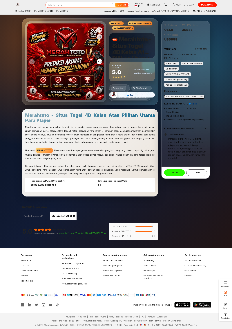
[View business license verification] (140, 325)
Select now (201, 48)
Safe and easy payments (73, 263)
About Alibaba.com (192, 260)
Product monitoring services (74, 284)
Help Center (26, 260)
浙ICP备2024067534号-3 (186, 325)
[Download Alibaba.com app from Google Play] (202, 305)
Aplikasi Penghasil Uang (140, 23)
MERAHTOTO (116, 23)
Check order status (29, 270)
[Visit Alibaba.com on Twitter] (36, 305)
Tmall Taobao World (97, 317)
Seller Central (150, 265)
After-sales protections (72, 278)
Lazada (119, 317)
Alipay (111, 317)
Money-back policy (70, 268)
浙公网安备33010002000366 (160, 325)
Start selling (149, 260)
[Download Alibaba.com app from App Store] (182, 305)
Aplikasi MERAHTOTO (123, 28)
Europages (162, 317)
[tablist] (90, 215)
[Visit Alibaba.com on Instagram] (43, 305)
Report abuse (27, 281)
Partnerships (149, 270)
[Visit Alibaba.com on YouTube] (50, 305)
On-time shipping (69, 273)
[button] (112, 5)
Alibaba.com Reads (111, 276)
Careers (188, 276)
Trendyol (151, 317)
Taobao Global (131, 317)
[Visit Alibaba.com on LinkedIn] (29, 305)
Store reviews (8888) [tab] (63, 216)
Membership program (112, 265)
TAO (142, 317)
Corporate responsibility (195, 265)
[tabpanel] (90, 231)
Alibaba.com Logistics (112, 270)
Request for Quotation (113, 260)
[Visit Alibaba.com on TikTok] (57, 305)
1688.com (81, 317)
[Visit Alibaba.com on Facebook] (22, 305)
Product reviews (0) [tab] (34, 216)
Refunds (24, 276)
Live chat (25, 265)
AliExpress (70, 317)
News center (190, 270)
